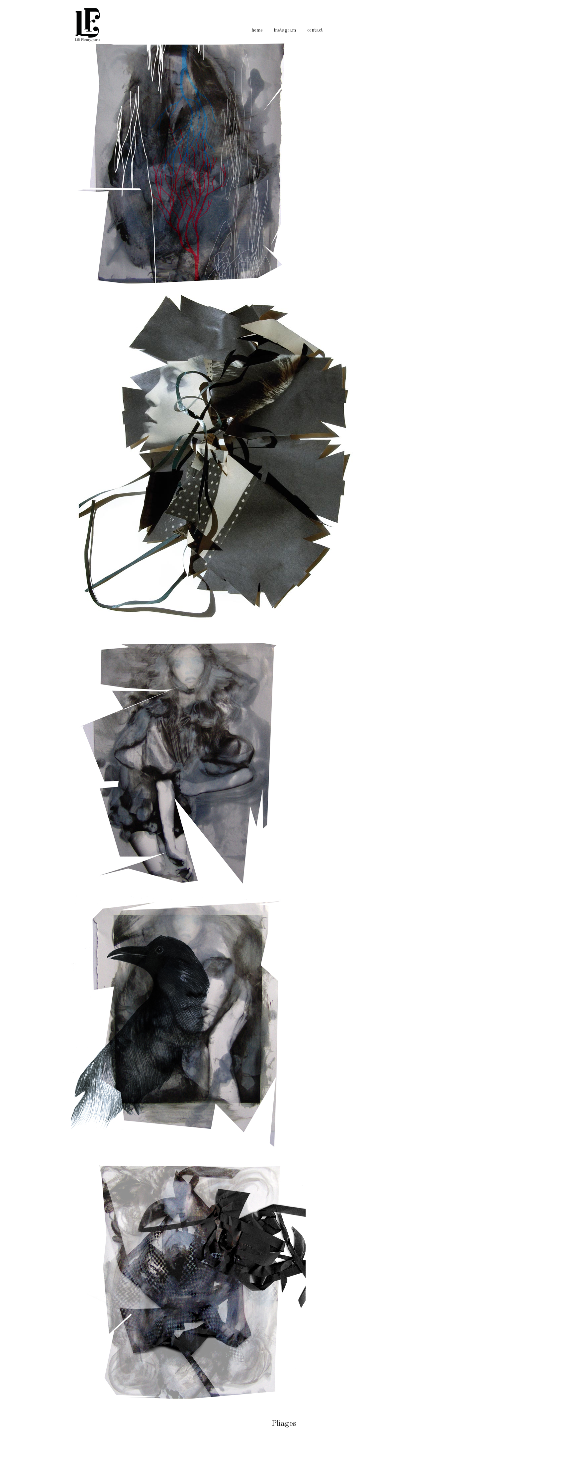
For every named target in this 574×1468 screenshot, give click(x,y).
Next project (558, 734)
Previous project (16, 734)
